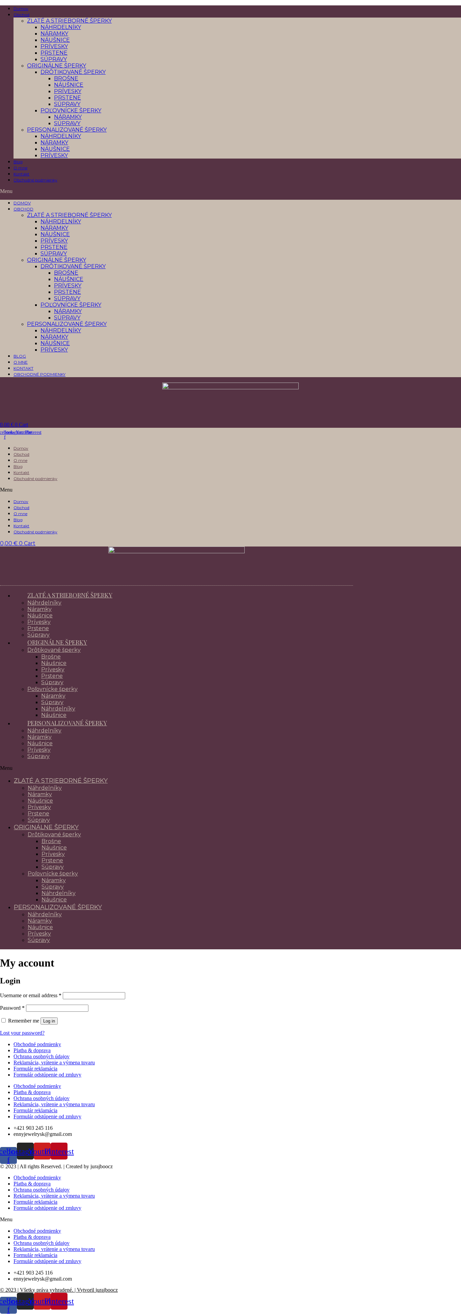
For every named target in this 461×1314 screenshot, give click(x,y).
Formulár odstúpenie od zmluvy (47, 1075)
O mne (20, 167)
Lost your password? (22, 1033)
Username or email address (30, 995)
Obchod (21, 14)
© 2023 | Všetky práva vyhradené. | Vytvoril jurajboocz (59, 1290)
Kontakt (21, 173)
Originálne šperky (56, 65)
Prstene (53, 53)
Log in (49, 1021)
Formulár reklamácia (35, 1068)
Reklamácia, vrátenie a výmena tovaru (54, 1062)
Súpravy (53, 59)
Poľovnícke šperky (70, 110)
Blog (18, 161)
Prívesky (54, 46)
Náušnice (55, 40)
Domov (20, 8)
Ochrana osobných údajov (41, 1056)
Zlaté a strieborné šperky (69, 21)
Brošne (66, 78)
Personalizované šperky (67, 130)
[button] (230, 191)
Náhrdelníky (60, 27)
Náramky (54, 33)
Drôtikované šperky (73, 72)
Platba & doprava (32, 1050)
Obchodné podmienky (35, 180)
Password (12, 1008)
